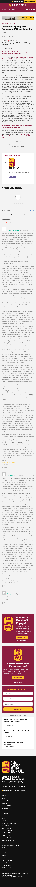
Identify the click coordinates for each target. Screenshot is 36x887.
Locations (5, 853)
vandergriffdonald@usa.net (9, 462)
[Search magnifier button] (23, 9)
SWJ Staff (14, 168)
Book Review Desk (8, 840)
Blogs (4, 847)
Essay (4, 821)
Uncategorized (8, 24)
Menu (4, 9)
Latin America (6, 865)
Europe (4, 858)
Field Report (6, 838)
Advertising (6, 808)
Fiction (4, 843)
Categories (6, 813)
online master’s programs (19, 145)
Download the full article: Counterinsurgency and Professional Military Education (17, 52)
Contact (5, 803)
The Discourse (7, 830)
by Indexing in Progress (9, 724)
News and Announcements (11, 845)
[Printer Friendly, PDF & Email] (10, 40)
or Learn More (21, 640)
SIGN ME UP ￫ (18, 677)
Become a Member (29, 1)
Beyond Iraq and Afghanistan (13, 742)
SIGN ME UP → (21, 637)
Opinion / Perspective (9, 823)
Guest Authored (8, 828)
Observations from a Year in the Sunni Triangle (16, 731)
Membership (6, 806)
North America (7, 868)
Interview (5, 825)
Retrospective (7, 818)
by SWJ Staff (5, 32)
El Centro (5, 816)
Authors (5, 801)
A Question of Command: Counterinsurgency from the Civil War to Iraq (17, 135)
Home (4, 796)
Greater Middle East (9, 860)
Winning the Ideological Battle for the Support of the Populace (16, 720)
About (4, 798)
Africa (4, 855)
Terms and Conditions (17, 876)
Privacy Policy (6, 876)
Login (32, 210)
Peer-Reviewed (7, 835)
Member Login (18, 1)
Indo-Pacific (6, 863)
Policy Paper (6, 833)
